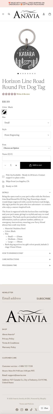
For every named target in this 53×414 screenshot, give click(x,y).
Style (4, 130)
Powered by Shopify (38, 399)
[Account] (44, 14)
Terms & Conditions (10, 343)
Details (5, 192)
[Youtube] (26, 409)
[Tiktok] (31, 409)
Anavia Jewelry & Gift (21, 399)
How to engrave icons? (12, 253)
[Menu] (3, 14)
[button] (26, 145)
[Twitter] (36, 409)
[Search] (9, 14)
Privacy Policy (8, 339)
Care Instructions (10, 259)
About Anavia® (8, 335)
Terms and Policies (26, 404)
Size (4, 117)
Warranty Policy (9, 347)
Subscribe (44, 298)
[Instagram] (21, 409)
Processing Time (9, 265)
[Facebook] (17, 409)
